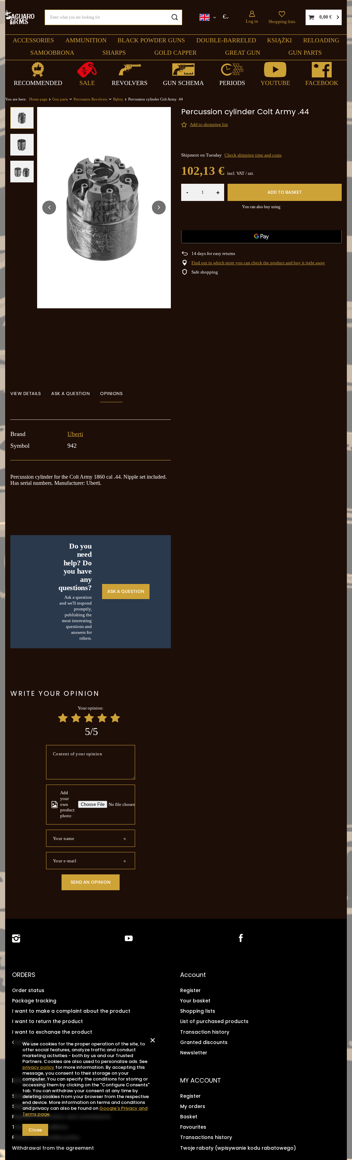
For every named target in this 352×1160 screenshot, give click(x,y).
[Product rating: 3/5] (89, 718)
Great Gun (242, 52)
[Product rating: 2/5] (76, 718)
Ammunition (86, 40)
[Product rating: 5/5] (115, 718)
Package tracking (34, 1001)
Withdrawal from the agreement (53, 1148)
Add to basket (284, 192)
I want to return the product (47, 1021)
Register (190, 990)
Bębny (118, 99)
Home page (38, 99)
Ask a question (125, 591)
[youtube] (129, 938)
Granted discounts (204, 1042)
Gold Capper (175, 52)
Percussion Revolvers (90, 99)
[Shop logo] (19, 17)
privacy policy (38, 1067)
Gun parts (305, 52)
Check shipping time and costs (253, 155)
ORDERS (23, 975)
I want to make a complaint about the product (71, 1011)
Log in (252, 21)
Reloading (321, 40)
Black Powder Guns (151, 40)
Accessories (33, 40)
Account (193, 975)
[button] (49, 207)
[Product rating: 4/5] (102, 718)
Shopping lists (281, 21)
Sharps (114, 52)
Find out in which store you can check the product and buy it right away (258, 262)
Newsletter (193, 1053)
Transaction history (204, 1032)
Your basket (195, 1001)
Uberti (75, 433)
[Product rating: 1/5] (63, 718)
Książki (279, 40)
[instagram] (16, 938)
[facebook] (240, 938)
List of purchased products (214, 1021)
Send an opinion (90, 882)
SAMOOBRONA (52, 52)
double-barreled (226, 40)
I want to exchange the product (52, 1032)
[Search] (174, 17)
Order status (28, 990)
